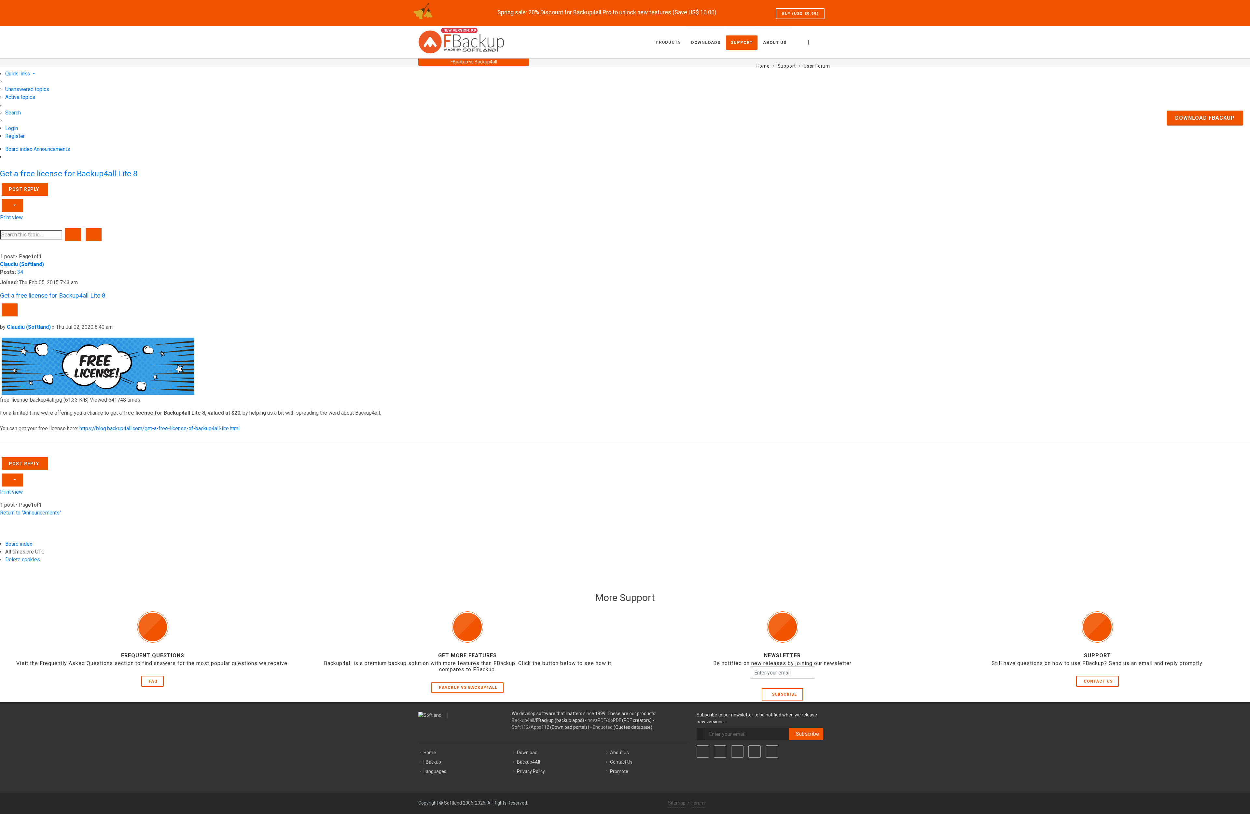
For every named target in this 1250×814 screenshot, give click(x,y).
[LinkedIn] (737, 751)
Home (430, 752)
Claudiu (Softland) (22, 264)
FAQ (153, 681)
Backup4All (528, 762)
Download (527, 752)
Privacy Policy (531, 771)
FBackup (432, 762)
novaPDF (597, 720)
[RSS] (772, 751)
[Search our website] (824, 41)
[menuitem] (27, 89)
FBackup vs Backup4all (468, 687)
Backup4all (523, 720)
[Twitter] (720, 751)
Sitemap (677, 803)
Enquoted (603, 727)
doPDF (614, 720)
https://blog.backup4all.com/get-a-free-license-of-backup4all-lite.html (159, 428)
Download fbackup (1205, 118)
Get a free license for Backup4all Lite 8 (69, 173)
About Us (619, 752)
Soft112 (520, 727)
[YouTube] (754, 751)
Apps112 (540, 727)
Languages (435, 771)
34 (20, 272)
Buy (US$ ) (800, 13)
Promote (619, 771)
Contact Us (1098, 681)
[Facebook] (703, 751)
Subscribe (783, 694)
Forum (698, 803)
